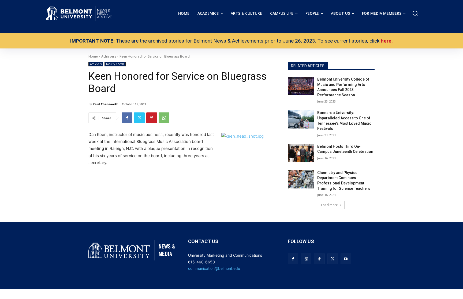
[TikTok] (319, 258)
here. (387, 41)
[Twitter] (139, 117)
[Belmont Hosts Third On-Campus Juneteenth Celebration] (301, 153)
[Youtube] (346, 258)
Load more (329, 205)
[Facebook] (127, 117)
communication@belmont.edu (214, 268)
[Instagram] (306, 258)
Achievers (96, 64)
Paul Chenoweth (105, 104)
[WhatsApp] (164, 117)
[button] (415, 13)
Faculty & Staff (115, 64)
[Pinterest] (151, 117)
